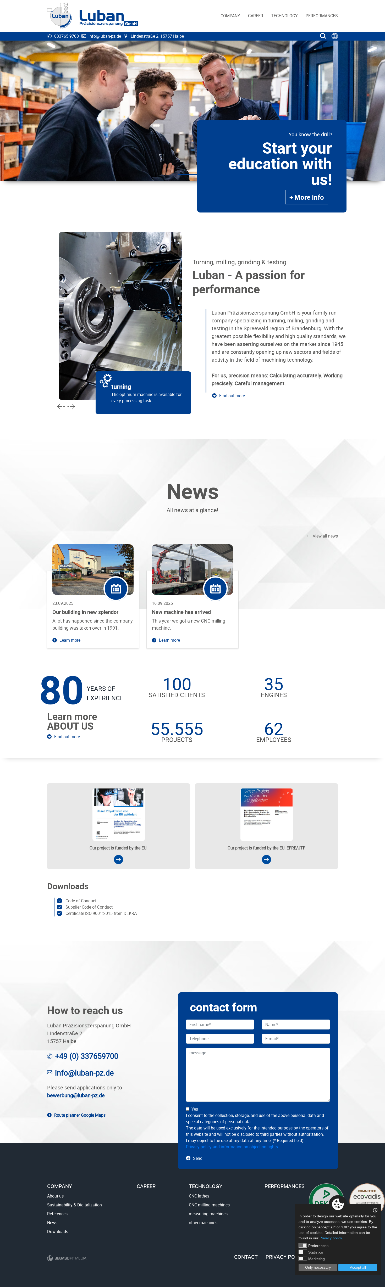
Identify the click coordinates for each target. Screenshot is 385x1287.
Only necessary (318, 1267)
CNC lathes (199, 1196)
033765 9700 (66, 36)
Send (197, 1158)
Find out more (232, 396)
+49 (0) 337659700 (86, 1056)
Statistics (315, 1252)
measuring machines (208, 1214)
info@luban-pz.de (105, 36)
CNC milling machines (209, 1205)
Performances (322, 16)
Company (230, 16)
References (57, 1214)
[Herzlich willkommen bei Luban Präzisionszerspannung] (92, 16)
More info (309, 197)
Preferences (318, 1246)
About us (55, 1196)
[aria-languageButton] (335, 36)
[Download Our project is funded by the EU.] (118, 859)
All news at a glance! (192, 510)
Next (71, 406)
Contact (246, 1256)
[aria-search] (323, 36)
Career (255, 16)
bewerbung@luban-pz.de (76, 1095)
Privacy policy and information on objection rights (232, 1147)
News (193, 490)
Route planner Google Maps (80, 1115)
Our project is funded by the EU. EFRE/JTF (266, 848)
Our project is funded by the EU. (118, 848)
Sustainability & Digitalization (74, 1205)
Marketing (316, 1259)
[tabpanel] (192, 111)
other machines (203, 1223)
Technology (284, 16)
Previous (61, 406)
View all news (325, 536)
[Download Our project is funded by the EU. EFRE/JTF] (266, 859)
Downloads (68, 886)
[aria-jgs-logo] (66, 1258)
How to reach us (85, 1010)
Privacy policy (286, 1256)
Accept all (358, 1267)
